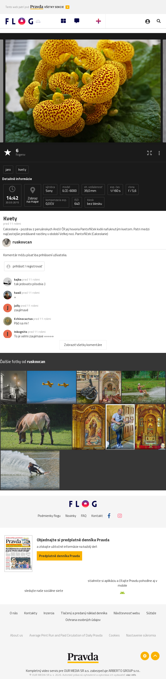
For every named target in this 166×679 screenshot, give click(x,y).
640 (77, 202)
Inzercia (49, 613)
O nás (14, 613)
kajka (17, 279)
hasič (17, 293)
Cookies (114, 635)
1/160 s (115, 189)
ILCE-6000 (69, 189)
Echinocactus (23, 319)
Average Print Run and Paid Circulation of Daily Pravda (65, 635)
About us (16, 635)
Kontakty (30, 613)
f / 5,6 (132, 189)
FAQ (83, 515)
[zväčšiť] (149, 152)
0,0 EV (56, 202)
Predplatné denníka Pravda (59, 555)
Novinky (70, 515)
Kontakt (97, 515)
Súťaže (151, 613)
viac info (131, 675)
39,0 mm (93, 189)
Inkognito (20, 332)
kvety (22, 169)
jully (17, 305)
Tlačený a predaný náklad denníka (84, 613)
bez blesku (94, 202)
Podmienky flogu (49, 515)
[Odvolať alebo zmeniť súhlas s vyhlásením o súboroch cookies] (144, 656)
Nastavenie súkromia (141, 635)
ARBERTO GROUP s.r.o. (124, 670)
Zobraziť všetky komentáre (83, 344)
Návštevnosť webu (127, 613)
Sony (50, 189)
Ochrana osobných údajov (83, 619)
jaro (8, 169)
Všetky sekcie (54, 7)
